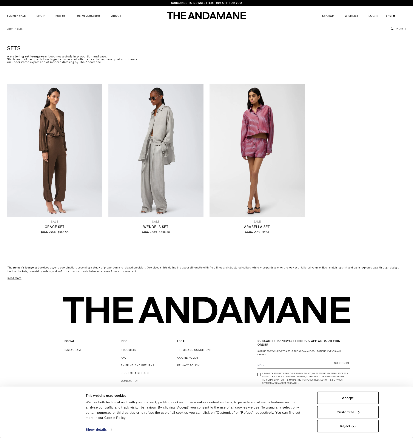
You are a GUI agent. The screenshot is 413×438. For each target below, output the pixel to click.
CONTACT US (130, 380)
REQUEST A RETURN (135, 373)
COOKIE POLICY (188, 357)
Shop (41, 15)
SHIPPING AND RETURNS (137, 365)
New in (60, 15)
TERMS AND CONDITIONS (194, 350)
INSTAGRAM (73, 350)
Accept (348, 398)
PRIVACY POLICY (188, 365)
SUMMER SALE (16, 15)
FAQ (123, 357)
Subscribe (342, 363)
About (116, 15)
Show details (96, 429)
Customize (345, 412)
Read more (15, 278)
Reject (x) (348, 426)
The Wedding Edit (88, 15)
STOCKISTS (128, 350)
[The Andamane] (206, 16)
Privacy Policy (302, 373)
